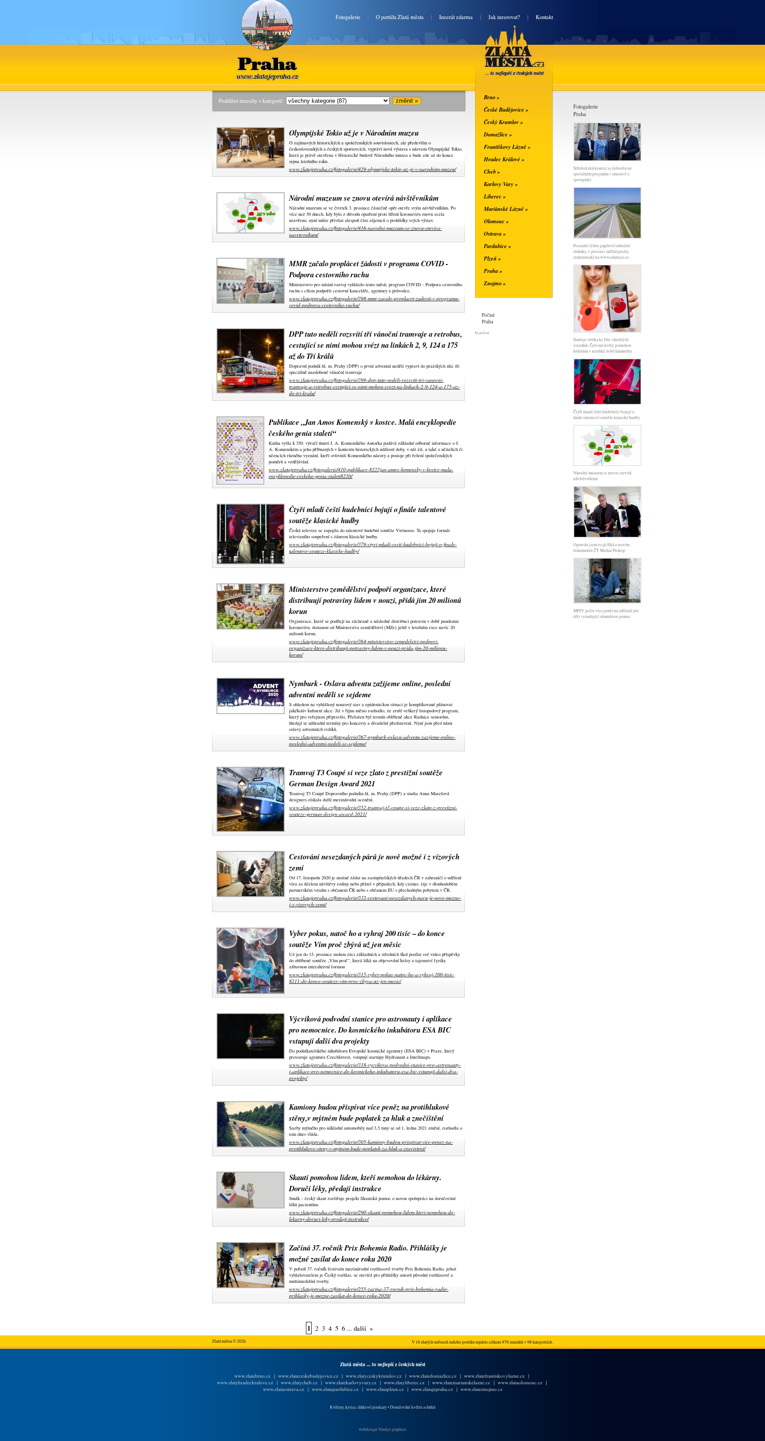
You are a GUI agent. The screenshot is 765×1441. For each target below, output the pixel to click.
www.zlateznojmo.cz (481, 1389)
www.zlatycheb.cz (299, 1382)
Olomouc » (496, 221)
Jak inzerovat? (504, 17)
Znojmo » (495, 283)
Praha (267, 57)
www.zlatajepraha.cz (432, 1389)
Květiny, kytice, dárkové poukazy (358, 1407)
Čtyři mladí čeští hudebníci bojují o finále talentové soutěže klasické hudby (606, 414)
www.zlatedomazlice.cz (432, 1375)
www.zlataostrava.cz (283, 1389)
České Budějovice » (506, 109)
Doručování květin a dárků (413, 1407)
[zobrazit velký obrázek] (249, 166)
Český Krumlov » (503, 122)
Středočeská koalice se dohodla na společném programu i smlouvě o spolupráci (602, 174)
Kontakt (544, 17)
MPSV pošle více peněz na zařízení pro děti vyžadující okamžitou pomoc (606, 613)
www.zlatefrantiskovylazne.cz (494, 1375)
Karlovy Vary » (501, 184)
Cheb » (492, 171)
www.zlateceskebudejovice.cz (308, 1375)
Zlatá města (504, 61)
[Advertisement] (159, 236)
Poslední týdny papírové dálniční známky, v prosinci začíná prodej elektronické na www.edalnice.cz (601, 251)
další (360, 1328)
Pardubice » (497, 246)
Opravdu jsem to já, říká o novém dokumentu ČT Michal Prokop (601, 547)
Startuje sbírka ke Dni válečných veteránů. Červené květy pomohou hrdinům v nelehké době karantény (602, 345)
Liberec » (495, 196)
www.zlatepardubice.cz (335, 1389)
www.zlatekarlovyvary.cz (350, 1382)
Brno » (491, 97)
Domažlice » (498, 134)
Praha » (493, 271)
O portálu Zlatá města (400, 17)
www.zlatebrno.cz (252, 1375)
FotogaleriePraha (585, 110)
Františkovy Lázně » (507, 147)
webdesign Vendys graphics (382, 1429)
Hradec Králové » (504, 159)
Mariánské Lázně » (506, 209)
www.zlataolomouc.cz (520, 1382)
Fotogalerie (348, 17)
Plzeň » (492, 258)
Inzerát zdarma (456, 17)
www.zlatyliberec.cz (404, 1382)
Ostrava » (495, 233)
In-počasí (482, 332)
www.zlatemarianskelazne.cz (461, 1382)
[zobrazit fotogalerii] (607, 159)
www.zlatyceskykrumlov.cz (374, 1375)
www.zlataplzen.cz (385, 1389)
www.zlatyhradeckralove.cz (245, 1382)
